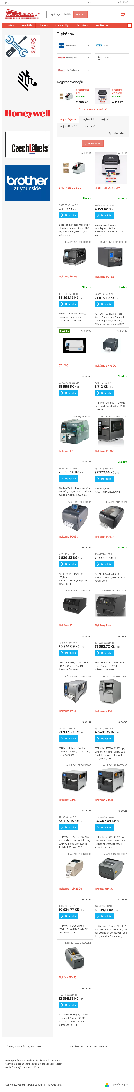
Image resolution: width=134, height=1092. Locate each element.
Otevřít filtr (93, 143)
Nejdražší (106, 119)
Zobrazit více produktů (91, 109)
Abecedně (89, 126)
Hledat (80, 14)
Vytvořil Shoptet (120, 1085)
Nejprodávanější (68, 126)
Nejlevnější (88, 119)
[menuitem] (10, 25)
